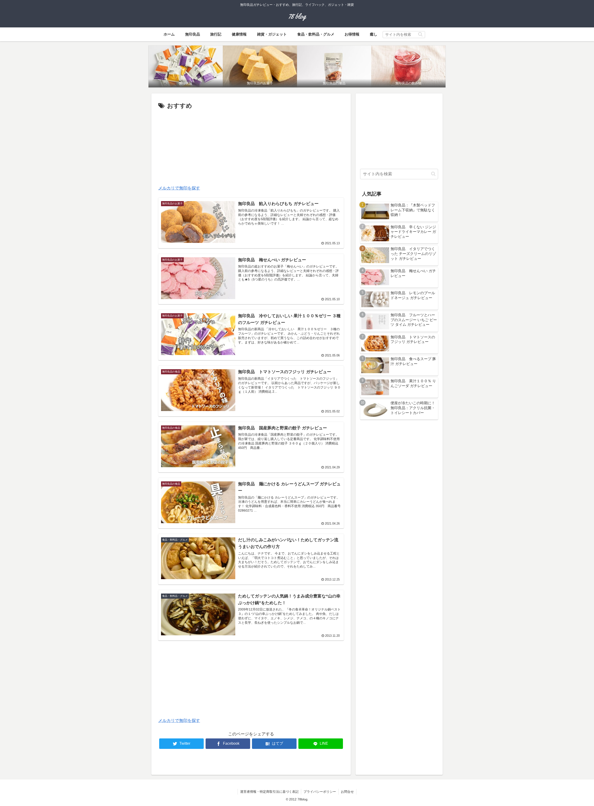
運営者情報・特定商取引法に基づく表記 (269, 791)
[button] (420, 34)
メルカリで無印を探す (179, 188)
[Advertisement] (251, 145)
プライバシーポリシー (319, 791)
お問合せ (347, 791)
